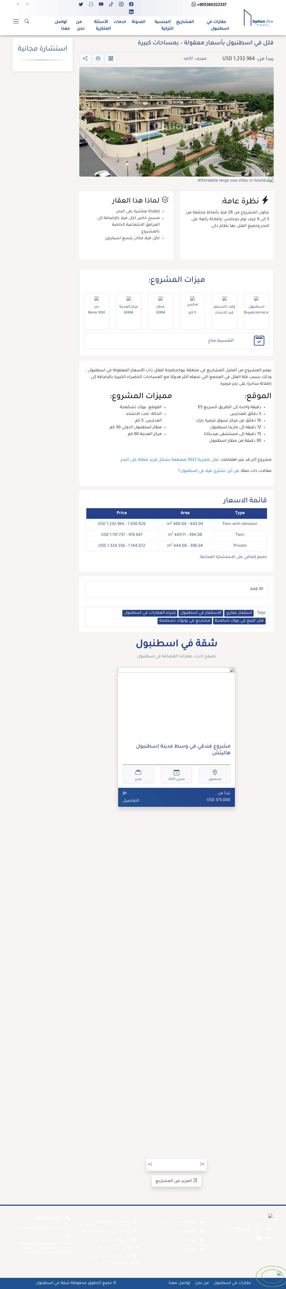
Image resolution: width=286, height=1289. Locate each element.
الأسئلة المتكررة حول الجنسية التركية (116, 1260)
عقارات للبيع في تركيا (177, 1222)
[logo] (258, 18)
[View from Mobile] (111, 59)
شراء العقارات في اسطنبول (150, 613)
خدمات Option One (112, 1222)
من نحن (80, 25)
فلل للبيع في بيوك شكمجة (239, 621)
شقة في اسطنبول (53, 1283)
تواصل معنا (62, 25)
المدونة (138, 22)
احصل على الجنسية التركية (106, 1231)
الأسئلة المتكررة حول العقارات (116, 1244)
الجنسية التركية (164, 25)
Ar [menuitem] (18, 4)
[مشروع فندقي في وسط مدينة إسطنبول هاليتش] (176, 703)
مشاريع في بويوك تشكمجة (184, 621)
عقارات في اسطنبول (218, 25)
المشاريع (185, 22)
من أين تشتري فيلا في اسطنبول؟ (208, 471)
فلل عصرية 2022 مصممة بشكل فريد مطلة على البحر (170, 460)
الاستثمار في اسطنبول (200, 613)
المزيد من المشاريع (174, 1181)
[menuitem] (27, 4)
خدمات (120, 22)
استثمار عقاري (239, 613)
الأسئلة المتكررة (102, 25)
